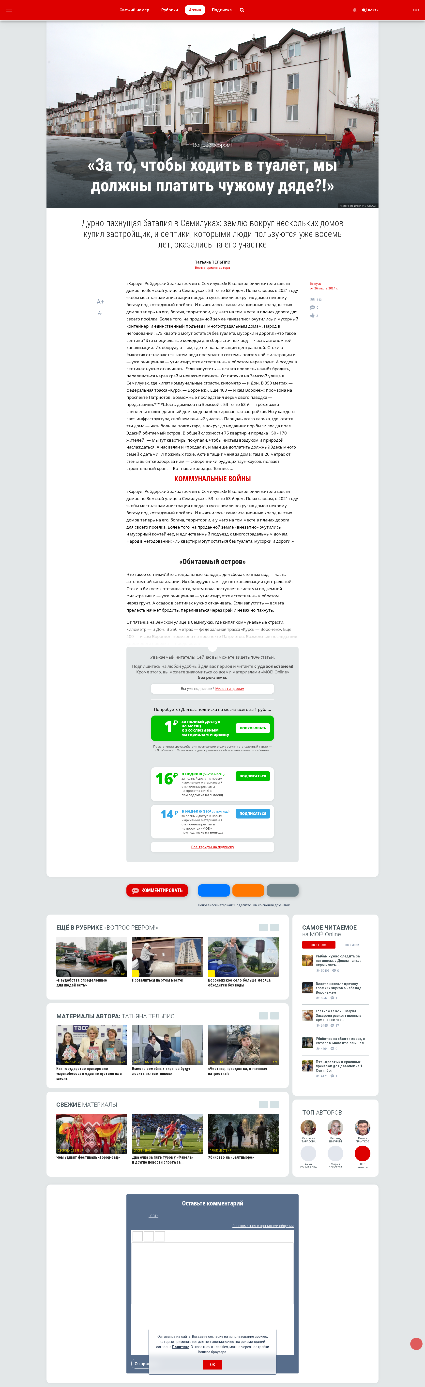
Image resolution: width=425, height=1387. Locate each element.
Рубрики (169, 9)
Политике (180, 1347)
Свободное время (70, 1150)
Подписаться (253, 776)
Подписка (222, 9)
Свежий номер (134, 9)
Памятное (217, 1062)
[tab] (318, 945)
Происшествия (220, 1150)
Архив (195, 9)
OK (212, 1364)
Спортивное (143, 1150)
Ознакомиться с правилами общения (263, 1225)
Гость (153, 1215)
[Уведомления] (354, 9)
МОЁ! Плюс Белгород (148, 1062)
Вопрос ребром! (69, 1062)
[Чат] (416, 1344)
